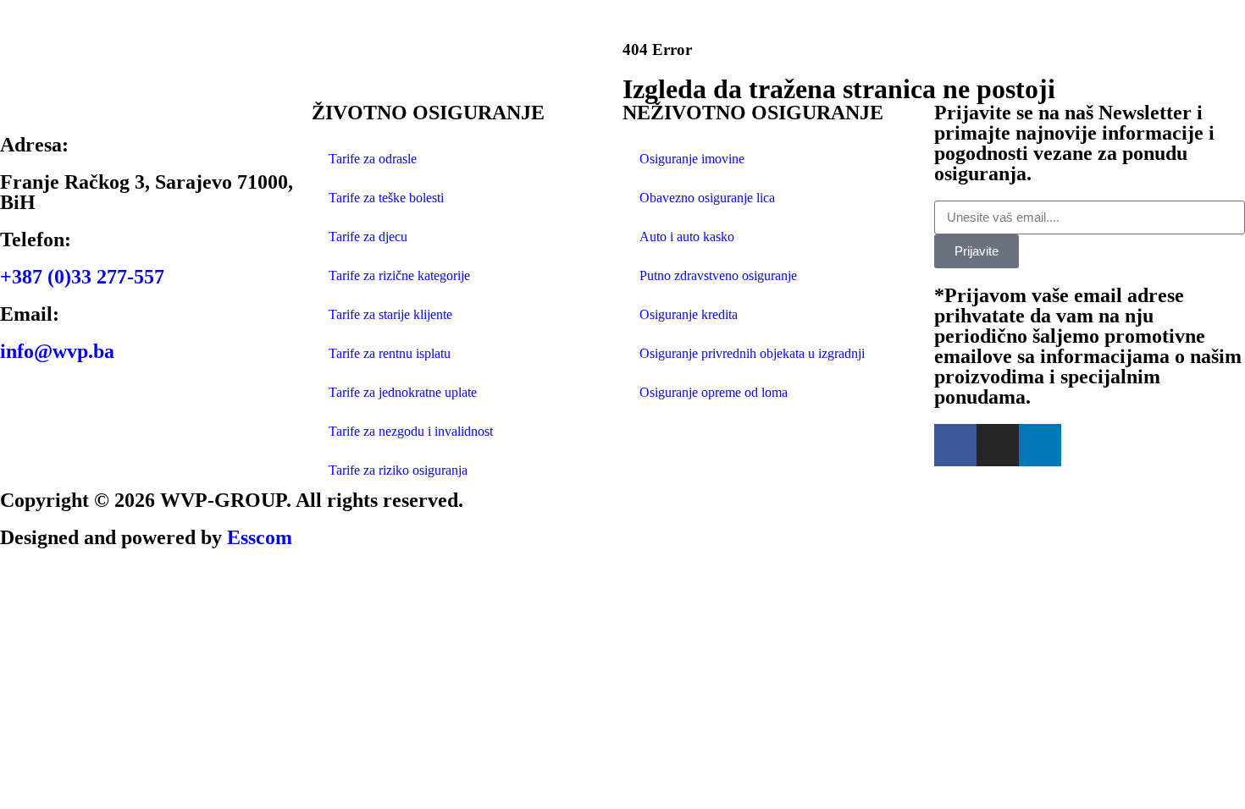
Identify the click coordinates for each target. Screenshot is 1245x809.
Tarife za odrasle (373, 158)
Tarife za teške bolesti (386, 197)
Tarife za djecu (368, 236)
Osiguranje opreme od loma (713, 392)
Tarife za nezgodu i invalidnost (411, 431)
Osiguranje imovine (691, 158)
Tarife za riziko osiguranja (398, 470)
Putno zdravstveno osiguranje (718, 275)
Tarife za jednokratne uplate (403, 392)
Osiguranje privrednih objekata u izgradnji (752, 353)
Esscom (259, 537)
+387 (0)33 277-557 (82, 277)
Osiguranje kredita (688, 314)
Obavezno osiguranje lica (707, 197)
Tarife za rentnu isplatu (390, 353)
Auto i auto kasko (686, 236)
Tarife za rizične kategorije (399, 275)
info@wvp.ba (57, 351)
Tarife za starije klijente (390, 314)
